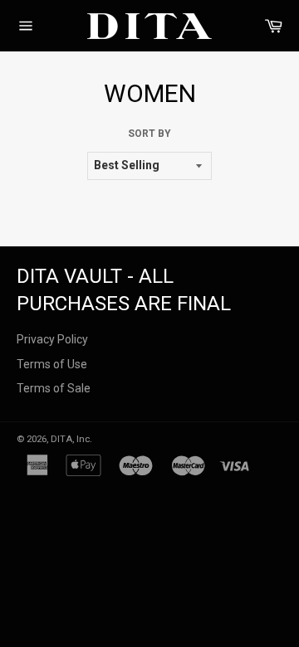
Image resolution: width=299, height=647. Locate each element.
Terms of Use (52, 364)
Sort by (149, 133)
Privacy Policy (52, 339)
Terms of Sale (54, 388)
